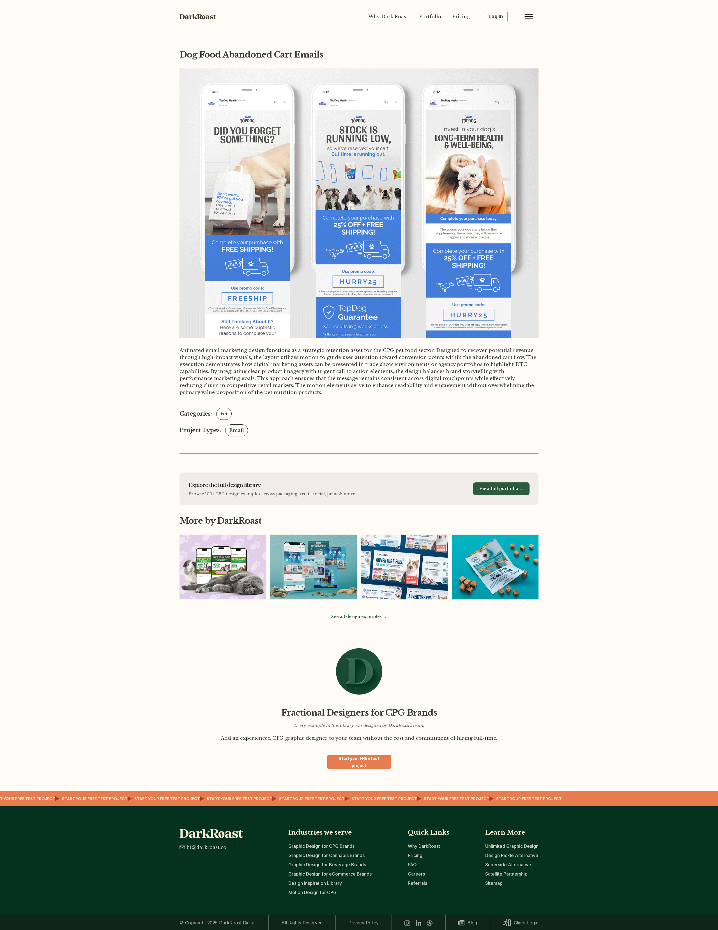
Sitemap (494, 883)
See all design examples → (359, 616)
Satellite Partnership (506, 874)
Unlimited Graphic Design (511, 846)
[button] (528, 16)
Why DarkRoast (424, 846)
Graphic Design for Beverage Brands (327, 864)
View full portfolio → (501, 488)
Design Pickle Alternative (511, 855)
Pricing (461, 16)
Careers (416, 874)
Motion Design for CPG (312, 892)
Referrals (417, 883)
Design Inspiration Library (315, 883)
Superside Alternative (508, 864)
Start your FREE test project (359, 762)
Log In (496, 16)
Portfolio (430, 16)
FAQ (412, 864)
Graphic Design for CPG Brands (321, 846)
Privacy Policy (363, 923)
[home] (201, 16)
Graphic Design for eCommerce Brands (330, 874)
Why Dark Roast (388, 16)
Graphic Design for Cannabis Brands (326, 855)
